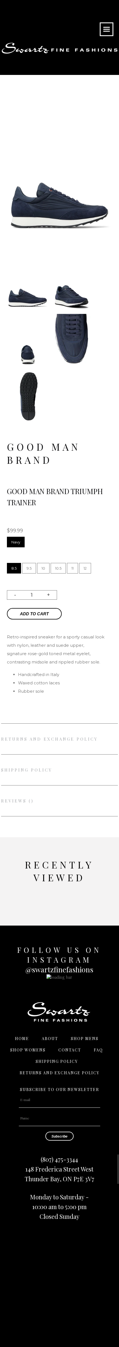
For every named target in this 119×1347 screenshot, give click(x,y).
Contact (69, 1050)
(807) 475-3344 (59, 1159)
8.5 (14, 568)
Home (22, 1038)
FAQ (98, 1050)
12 (85, 568)
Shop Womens (28, 1050)
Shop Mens (85, 1038)
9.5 (29, 568)
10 (43, 568)
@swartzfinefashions (59, 969)
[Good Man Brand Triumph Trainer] (27, 311)
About (50, 1038)
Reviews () (17, 801)
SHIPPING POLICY (26, 770)
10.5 (58, 568)
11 (72, 568)
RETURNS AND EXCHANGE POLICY (49, 739)
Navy (15, 542)
